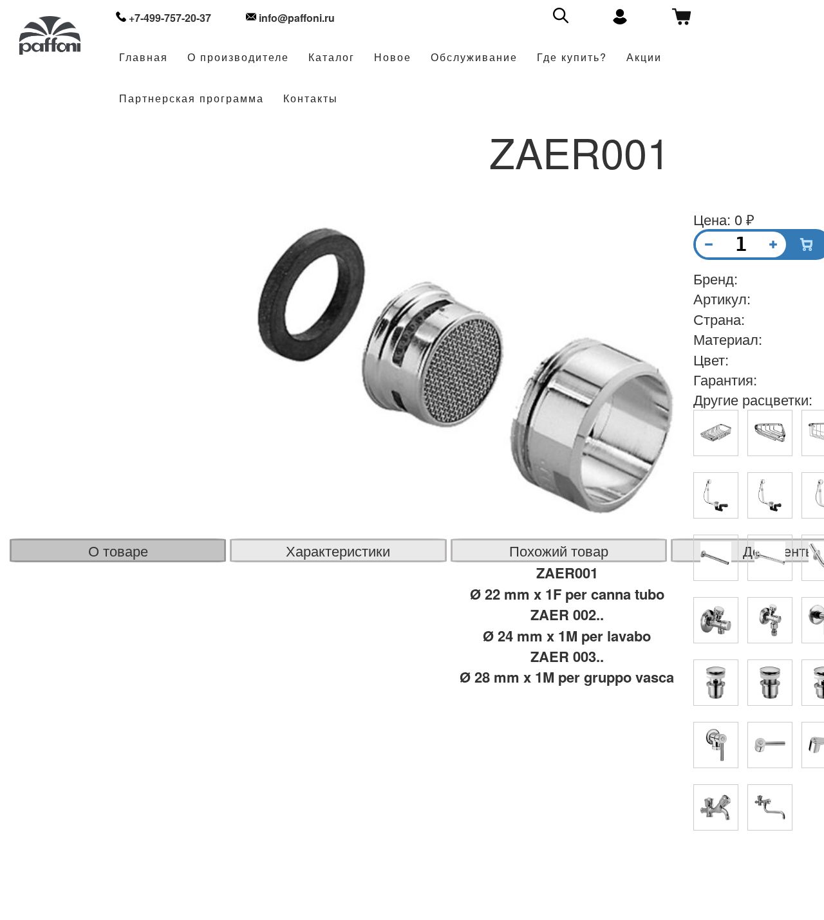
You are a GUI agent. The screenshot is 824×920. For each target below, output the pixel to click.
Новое (392, 57)
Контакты (310, 99)
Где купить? (572, 57)
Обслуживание (474, 57)
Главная (143, 57)
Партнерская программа (191, 99)
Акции (644, 57)
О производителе (238, 57)
